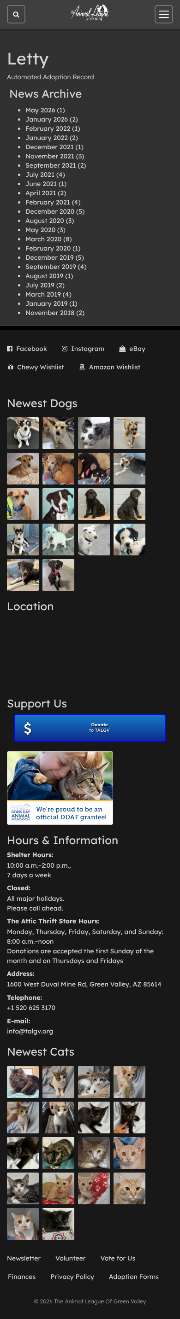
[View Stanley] (58, 504)
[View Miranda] (94, 468)
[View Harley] (58, 1117)
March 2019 (43, 294)
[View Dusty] (129, 468)
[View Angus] (129, 1117)
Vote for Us (118, 1258)
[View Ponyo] (58, 468)
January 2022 (46, 138)
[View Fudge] (23, 1082)
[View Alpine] (23, 575)
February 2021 (47, 202)
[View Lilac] (129, 504)
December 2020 (49, 211)
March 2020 (43, 239)
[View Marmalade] (23, 1224)
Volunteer (70, 1258)
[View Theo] (129, 433)
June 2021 (41, 184)
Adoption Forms (134, 1276)
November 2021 (49, 156)
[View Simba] (94, 1188)
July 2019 (39, 285)
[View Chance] (23, 433)
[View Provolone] (129, 1188)
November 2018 (49, 313)
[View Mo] (58, 539)
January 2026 (46, 119)
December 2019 (49, 257)
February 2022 (47, 128)
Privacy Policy (72, 1276)
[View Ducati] (23, 1117)
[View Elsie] (58, 1188)
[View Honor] (58, 575)
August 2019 (44, 276)
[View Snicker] (94, 1153)
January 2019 (46, 303)
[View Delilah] (58, 1153)
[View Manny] (94, 539)
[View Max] (94, 433)
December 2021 (49, 147)
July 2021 (39, 174)
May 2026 (40, 110)
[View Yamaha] (58, 1082)
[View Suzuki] (94, 1082)
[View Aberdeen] (94, 1117)
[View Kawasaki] (129, 1082)
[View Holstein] (23, 1153)
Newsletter (24, 1258)
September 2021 (50, 165)
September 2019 (50, 267)
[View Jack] (23, 539)
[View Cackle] (23, 1188)
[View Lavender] (94, 504)
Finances (22, 1276)
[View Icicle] (129, 539)
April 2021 (40, 193)
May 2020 (40, 230)
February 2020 (48, 248)
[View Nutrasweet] (58, 1224)
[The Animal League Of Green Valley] (90, 13)
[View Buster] (58, 433)
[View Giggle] (129, 1153)
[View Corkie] (23, 468)
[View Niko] (23, 504)
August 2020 (44, 220)
